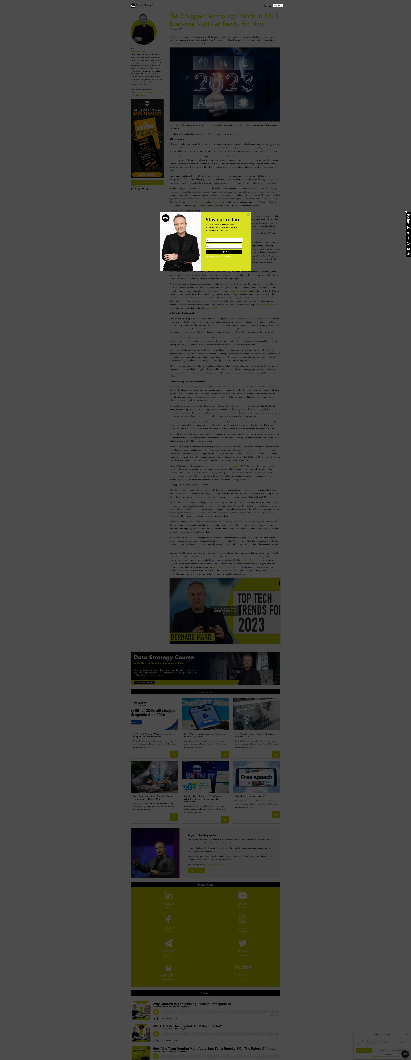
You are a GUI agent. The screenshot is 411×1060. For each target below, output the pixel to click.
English (277, 6)
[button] (248, 214)
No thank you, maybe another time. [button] (219, 257)
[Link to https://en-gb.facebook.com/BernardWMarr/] (408, 238)
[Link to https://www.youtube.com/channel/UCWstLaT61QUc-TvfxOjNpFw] (408, 248)
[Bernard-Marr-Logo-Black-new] (143, 4)
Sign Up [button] (224, 252)
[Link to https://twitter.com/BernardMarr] (408, 233)
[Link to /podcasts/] (408, 254)
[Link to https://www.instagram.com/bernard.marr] (408, 243)
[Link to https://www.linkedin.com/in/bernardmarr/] (408, 227)
